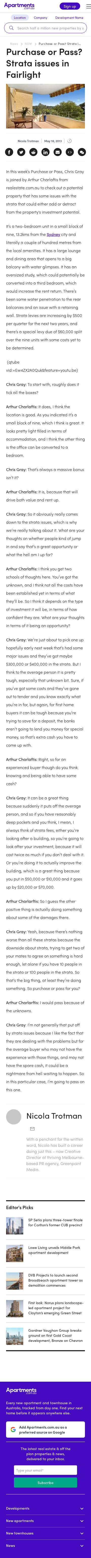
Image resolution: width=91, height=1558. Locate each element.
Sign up (70, 6)
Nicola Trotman (54, 1115)
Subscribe (46, 1482)
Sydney (53, 234)
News (14, 43)
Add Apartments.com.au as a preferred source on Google (43, 1429)
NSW (28, 43)
